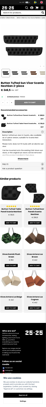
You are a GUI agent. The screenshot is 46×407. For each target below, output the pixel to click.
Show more (23, 158)
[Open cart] (37, 8)
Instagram (9, 370)
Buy (42, 119)
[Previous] (40, 66)
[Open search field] (26, 8)
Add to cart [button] (11, 223)
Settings (23, 401)
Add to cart (11, 265)
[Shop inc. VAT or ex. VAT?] (27, 2)
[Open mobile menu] (42, 8)
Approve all (23, 395)
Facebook (9, 368)
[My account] (31, 8)
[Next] (43, 66)
